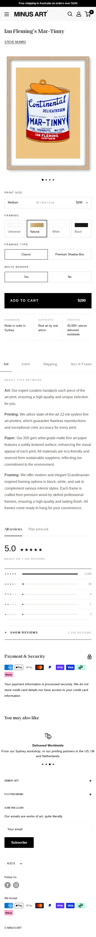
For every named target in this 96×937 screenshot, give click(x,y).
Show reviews (21, 632)
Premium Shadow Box (69, 254)
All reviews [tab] (13, 529)
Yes (26, 277)
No (69, 277)
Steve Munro (15, 42)
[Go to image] (43, 180)
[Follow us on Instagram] (16, 885)
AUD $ (11, 863)
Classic (26, 254)
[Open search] (70, 14)
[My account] (79, 14)
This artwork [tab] (38, 529)
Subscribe (19, 842)
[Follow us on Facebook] (7, 885)
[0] (88, 14)
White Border (16, 267)
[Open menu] (6, 14)
